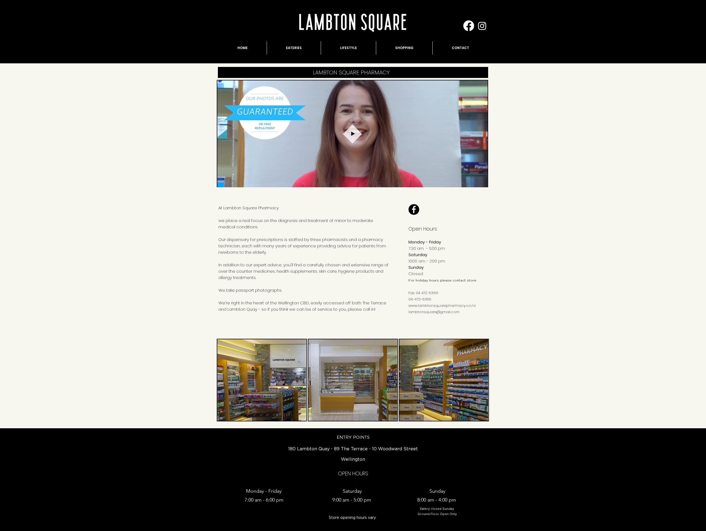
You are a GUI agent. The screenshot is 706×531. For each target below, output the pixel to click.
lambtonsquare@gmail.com (433, 312)
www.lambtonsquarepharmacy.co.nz (442, 305)
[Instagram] (482, 25)
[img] (262, 380)
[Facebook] (468, 25)
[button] (481, 181)
